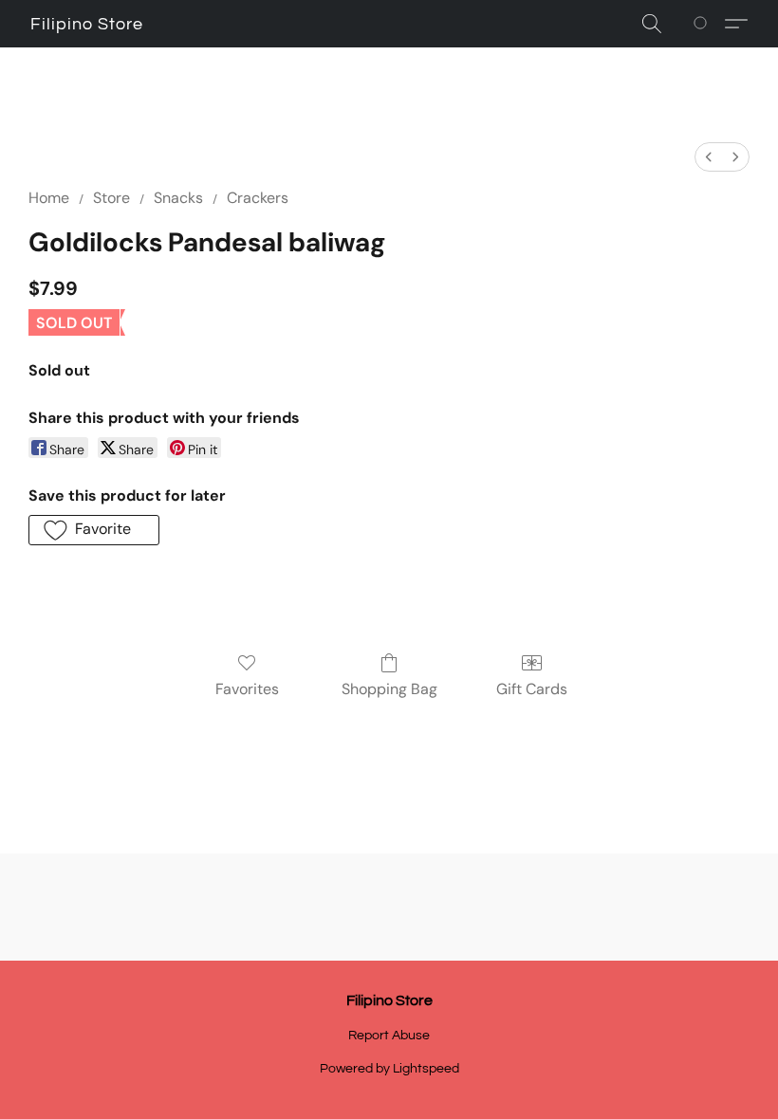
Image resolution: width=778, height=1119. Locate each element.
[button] (86, 24)
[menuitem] (708, 157)
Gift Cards (531, 689)
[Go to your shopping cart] (703, 23)
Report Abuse (389, 1035)
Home (48, 198)
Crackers (257, 198)
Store (111, 198)
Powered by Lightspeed (389, 1068)
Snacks (178, 198)
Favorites (247, 689)
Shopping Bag (389, 689)
